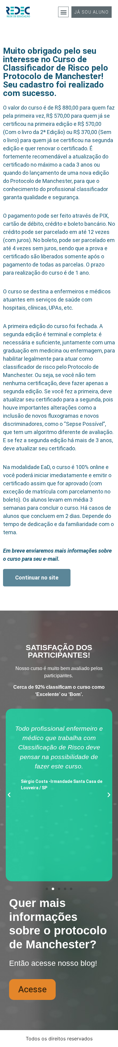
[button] (63, 12)
